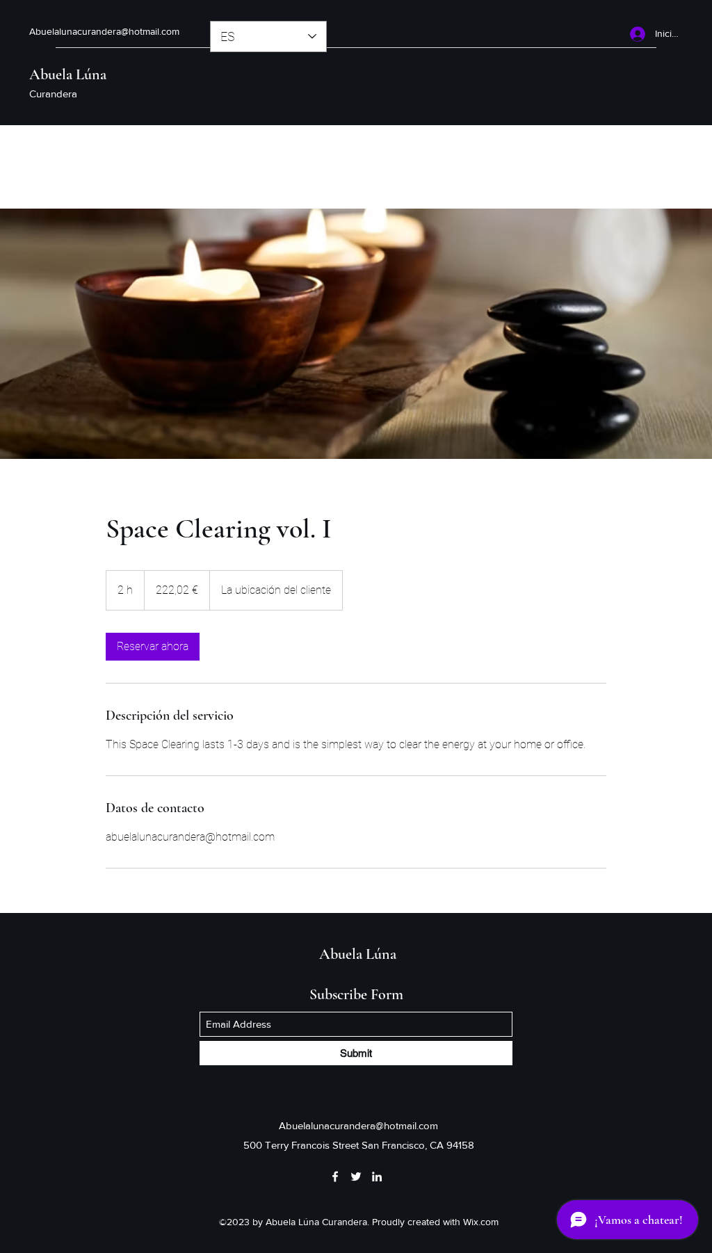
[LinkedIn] (377, 1176)
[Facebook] (335, 1176)
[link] (153, 647)
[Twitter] (356, 1176)
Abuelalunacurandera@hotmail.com (104, 31)
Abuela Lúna (67, 74)
